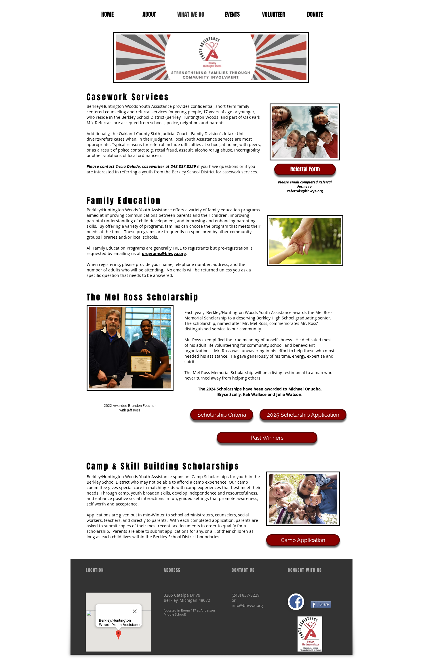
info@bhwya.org (247, 605)
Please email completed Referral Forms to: (305, 184)
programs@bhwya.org (164, 253)
